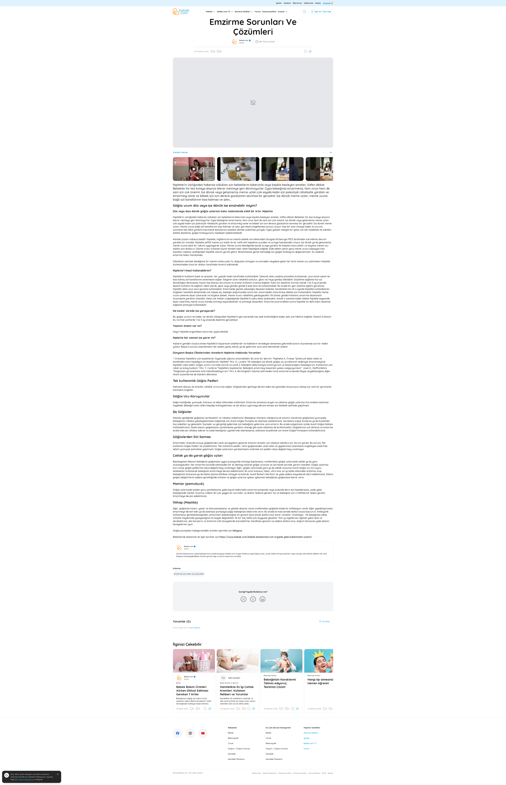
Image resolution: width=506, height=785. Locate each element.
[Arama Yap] (304, 11)
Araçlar (281, 11)
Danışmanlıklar (269, 11)
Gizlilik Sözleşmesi (269, 773)
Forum (258, 11)
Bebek (230, 733)
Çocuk (230, 743)
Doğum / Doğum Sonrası (239, 748)
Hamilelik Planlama (236, 759)
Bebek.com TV (310, 743)
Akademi (287, 3)
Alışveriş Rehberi (242, 11)
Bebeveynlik (233, 738)
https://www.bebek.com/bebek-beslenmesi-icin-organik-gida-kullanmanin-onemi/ (265, 536)
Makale (209, 11)
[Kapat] (57, 774)
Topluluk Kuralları (285, 773)
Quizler (279, 3)
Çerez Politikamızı (25, 779)
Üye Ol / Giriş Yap (323, 11)
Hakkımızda (308, 3)
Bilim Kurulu (297, 3)
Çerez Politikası (314, 773)
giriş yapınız (195, 627)
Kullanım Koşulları (300, 773)
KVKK (324, 773)
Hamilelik (232, 754)
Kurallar (326, 621)
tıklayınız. (237, 530)
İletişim (318, 3)
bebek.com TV (223, 11)
